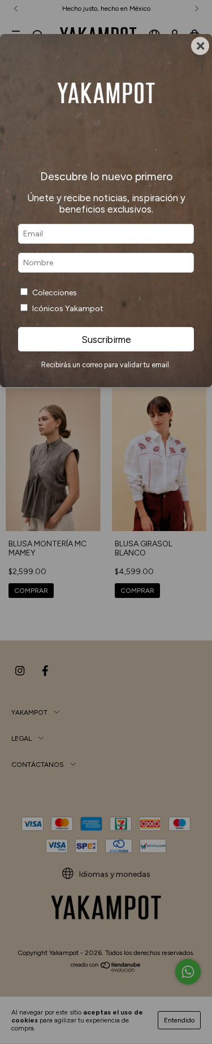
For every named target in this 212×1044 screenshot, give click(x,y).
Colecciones (54, 293)
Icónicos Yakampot (67, 308)
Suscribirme (106, 339)
